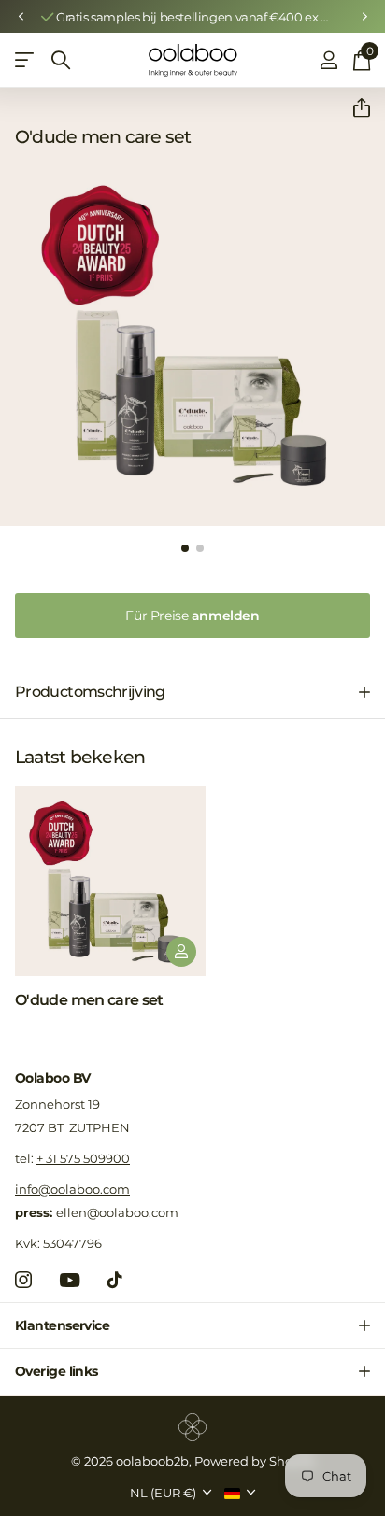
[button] (20, 17)
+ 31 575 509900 (83, 1158)
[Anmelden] (328, 59)
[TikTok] (114, 1279)
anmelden (192, 615)
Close (192, 1325)
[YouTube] (69, 1280)
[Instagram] (23, 1279)
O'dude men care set (89, 1000)
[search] (60, 60)
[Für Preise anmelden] (181, 952)
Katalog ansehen (25, 60)
